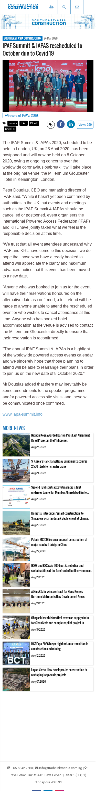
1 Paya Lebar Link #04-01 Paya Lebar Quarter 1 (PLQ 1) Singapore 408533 (49, 775)
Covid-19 (10, 129)
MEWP (34, 123)
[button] (64, 7)
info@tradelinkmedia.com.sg (60, 768)
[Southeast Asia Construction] (30, 7)
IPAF (23, 123)
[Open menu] (89, 7)
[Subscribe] (51, 7)
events (13, 123)
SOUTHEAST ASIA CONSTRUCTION (22, 38)
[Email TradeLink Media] (76, 7)
